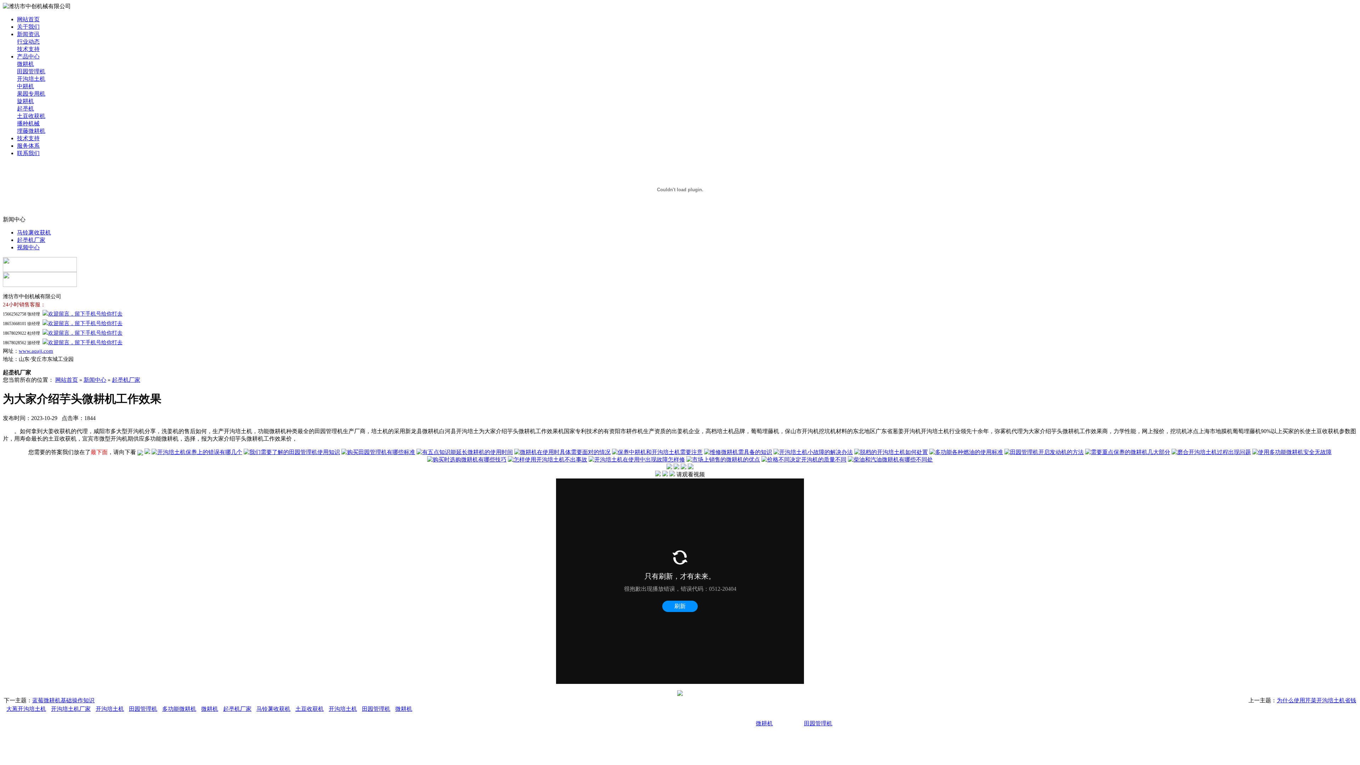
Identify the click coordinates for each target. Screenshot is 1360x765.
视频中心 (28, 247)
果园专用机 (31, 94)
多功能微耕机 (179, 709)
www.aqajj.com (36, 351)
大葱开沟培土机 (26, 709)
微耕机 (25, 64)
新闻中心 (95, 380)
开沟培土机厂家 (71, 709)
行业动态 (28, 42)
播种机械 (28, 123)
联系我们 (28, 153)
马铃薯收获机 (34, 233)
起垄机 (25, 109)
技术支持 (28, 49)
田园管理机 (31, 71)
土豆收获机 (31, 116)
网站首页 (28, 19)
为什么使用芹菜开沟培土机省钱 (1316, 700)
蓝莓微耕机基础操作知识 (63, 700)
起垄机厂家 (31, 240)
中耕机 (25, 86)
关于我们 (28, 27)
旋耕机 (25, 101)
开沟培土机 (31, 79)
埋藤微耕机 (31, 131)
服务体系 (28, 146)
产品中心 (28, 56)
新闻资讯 (28, 34)
